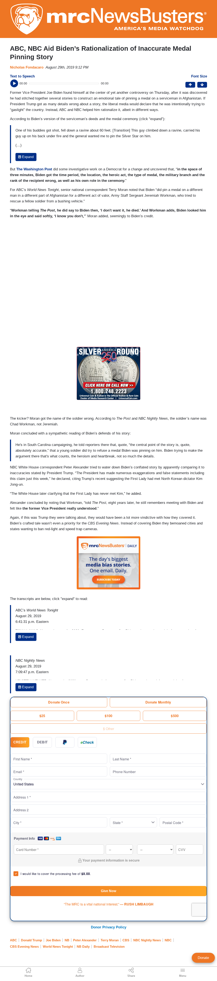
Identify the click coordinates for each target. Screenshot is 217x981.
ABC (13, 940)
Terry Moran (110, 940)
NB (67, 940)
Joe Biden (53, 940)
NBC (168, 940)
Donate (203, 958)
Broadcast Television (109, 946)
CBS (125, 940)
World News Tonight (58, 946)
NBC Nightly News (147, 940)
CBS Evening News (24, 946)
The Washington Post (34, 169)
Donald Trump (31, 940)
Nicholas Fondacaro (26, 67)
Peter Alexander (85, 940)
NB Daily (83, 946)
